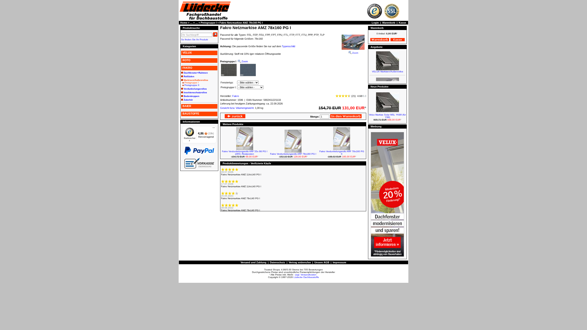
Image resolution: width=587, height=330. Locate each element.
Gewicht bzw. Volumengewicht (237, 108)
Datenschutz (277, 262)
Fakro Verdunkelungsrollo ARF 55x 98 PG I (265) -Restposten (244, 152)
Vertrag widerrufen (300, 262)
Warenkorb (388, 22)
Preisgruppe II (191, 85)
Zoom (355, 53)
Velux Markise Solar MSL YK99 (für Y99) (387, 115)
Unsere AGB (321, 262)
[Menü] (213, 129)
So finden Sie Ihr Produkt (194, 39)
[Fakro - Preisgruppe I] (238, 76)
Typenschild (288, 46)
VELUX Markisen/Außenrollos (387, 68)
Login (375, 22)
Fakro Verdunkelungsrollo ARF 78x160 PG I (293, 154)
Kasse (402, 22)
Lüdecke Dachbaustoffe (306, 277)
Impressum (339, 262)
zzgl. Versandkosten (305, 274)
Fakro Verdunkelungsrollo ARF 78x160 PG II (341, 152)
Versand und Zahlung (253, 262)
